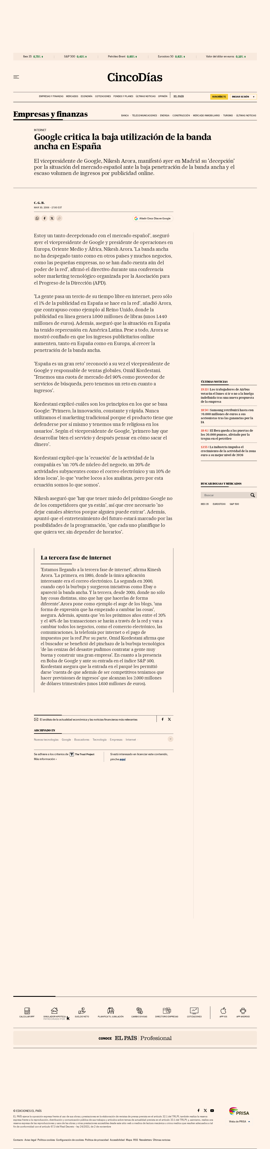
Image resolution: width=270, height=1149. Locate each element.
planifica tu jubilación (111, 1016)
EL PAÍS (177, 95)
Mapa (129, 1140)
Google (66, 739)
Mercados (72, 96)
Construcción (181, 115)
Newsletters (145, 1140)
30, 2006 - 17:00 (48, 207)
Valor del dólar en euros (220, 56)
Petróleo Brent (116, 56)
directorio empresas (166, 1016)
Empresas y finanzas (51, 96)
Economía (86, 96)
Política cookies (46, 1140)
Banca (125, 115)
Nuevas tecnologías (46, 739)
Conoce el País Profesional (135, 1038)
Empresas (116, 739)
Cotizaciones (103, 96)
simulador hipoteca (54, 1016)
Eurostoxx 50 (165, 56)
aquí (123, 759)
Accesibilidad (117, 1140)
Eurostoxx (219, 504)
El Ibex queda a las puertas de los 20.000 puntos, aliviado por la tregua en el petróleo (227, 434)
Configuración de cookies (70, 1140)
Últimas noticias (145, 96)
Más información (44, 759)
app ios (223, 1016)
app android (243, 1016)
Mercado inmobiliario (206, 115)
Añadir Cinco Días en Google (154, 218)
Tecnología (100, 739)
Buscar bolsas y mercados (221, 483)
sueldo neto (82, 1016)
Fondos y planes (123, 96)
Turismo (228, 115)
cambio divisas (139, 1016)
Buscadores (81, 739)
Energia (164, 115)
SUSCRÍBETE (219, 96)
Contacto (18, 1140)
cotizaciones (194, 1016)
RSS (135, 1140)
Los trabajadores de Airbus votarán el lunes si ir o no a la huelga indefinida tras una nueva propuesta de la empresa (227, 395)
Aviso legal (30, 1140)
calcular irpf (26, 1016)
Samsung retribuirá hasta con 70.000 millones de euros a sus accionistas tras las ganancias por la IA (227, 416)
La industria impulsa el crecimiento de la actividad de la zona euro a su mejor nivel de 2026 (228, 451)
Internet (131, 739)
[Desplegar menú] (16, 77)
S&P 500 (69, 56)
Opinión (162, 96)
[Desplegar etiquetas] (170, 739)
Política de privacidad (97, 1140)
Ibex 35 (27, 56)
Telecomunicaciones (144, 115)
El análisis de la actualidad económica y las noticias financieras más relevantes (88, 719)
